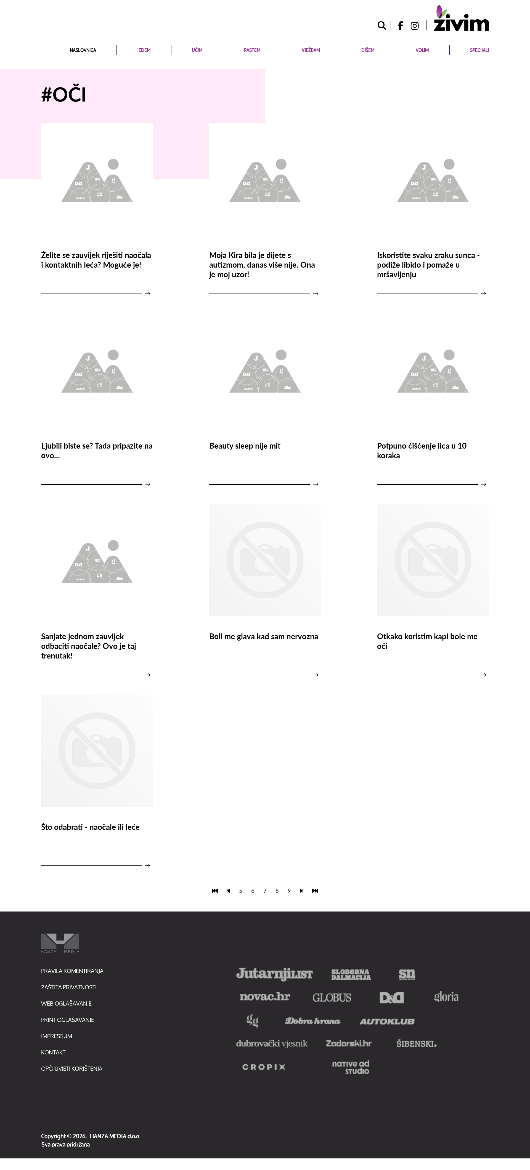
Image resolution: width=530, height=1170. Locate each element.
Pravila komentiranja (72, 971)
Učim (197, 50)
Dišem (368, 50)
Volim (422, 50)
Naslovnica (83, 50)
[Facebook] (399, 25)
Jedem (144, 50)
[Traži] (382, 25)
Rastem (252, 50)
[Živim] (461, 18)
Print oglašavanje (67, 1019)
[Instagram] (419, 25)
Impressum (56, 1036)
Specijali (479, 50)
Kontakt (53, 1052)
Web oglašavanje (66, 1003)
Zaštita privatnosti (69, 987)
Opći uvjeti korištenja (71, 1068)
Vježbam (311, 50)
